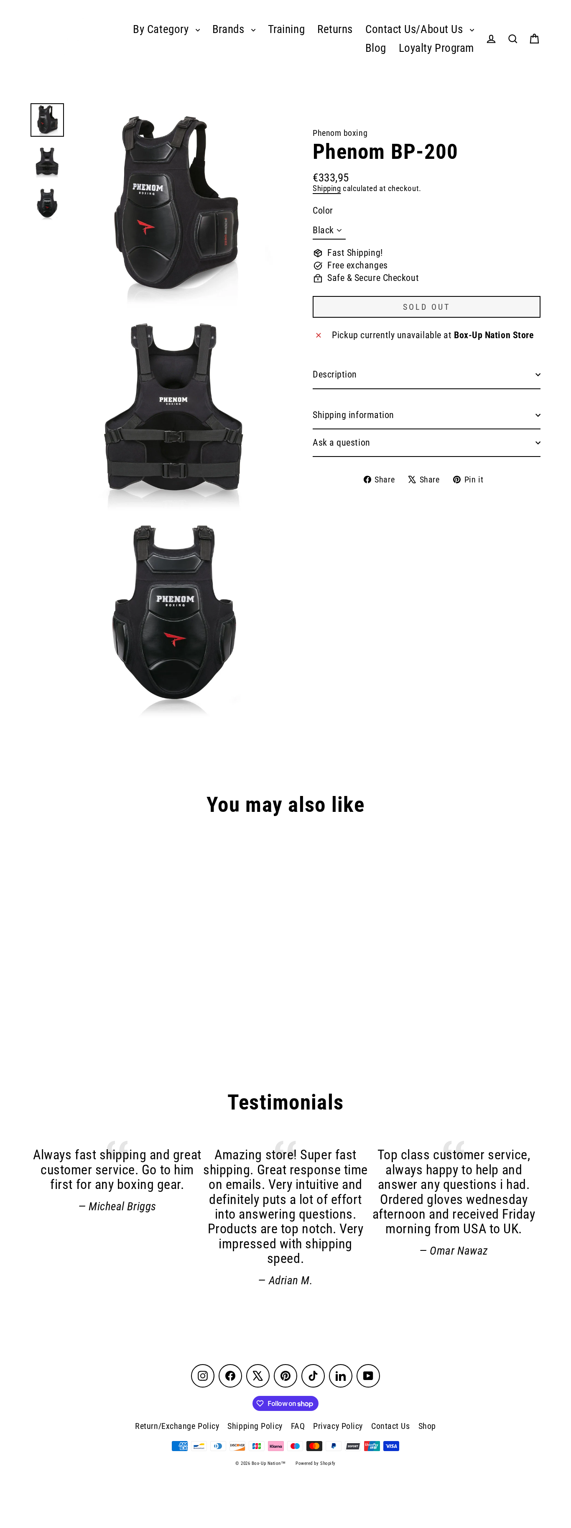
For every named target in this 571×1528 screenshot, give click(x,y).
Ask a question (341, 442)
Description (335, 374)
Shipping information (353, 415)
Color (323, 210)
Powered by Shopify (316, 1463)
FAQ (298, 1426)
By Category (162, 29)
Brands (229, 29)
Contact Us (390, 1426)
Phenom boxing (340, 133)
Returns (335, 29)
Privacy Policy (338, 1426)
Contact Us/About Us (415, 29)
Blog (375, 48)
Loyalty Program (436, 48)
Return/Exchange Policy (177, 1426)
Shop (427, 1426)
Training (286, 29)
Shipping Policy (254, 1426)
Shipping (327, 188)
